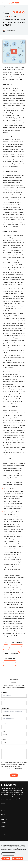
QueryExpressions (10, 658)
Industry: (3, 731)
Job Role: (3, 724)
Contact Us (3, 830)
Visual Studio (16, 648)
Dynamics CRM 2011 (17, 642)
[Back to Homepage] (14, 2)
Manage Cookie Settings (8, 854)
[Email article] (23, 12)
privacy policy (18, 768)
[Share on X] (17, 12)
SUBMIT (14, 775)
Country (3, 739)
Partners (3, 810)
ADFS (6, 648)
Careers (3, 826)
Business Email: (5, 708)
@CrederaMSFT (12, 636)
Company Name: (5, 715)
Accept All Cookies (17, 858)
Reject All (6, 858)
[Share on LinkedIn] (14, 12)
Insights (3, 814)
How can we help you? (6, 748)
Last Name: (4, 700)
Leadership (3, 822)
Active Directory (9, 664)
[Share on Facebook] (20, 12)
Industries (3, 807)
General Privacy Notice (6, 838)
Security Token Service (11, 653)
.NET (6, 642)
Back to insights (6, 12)
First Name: (4, 692)
